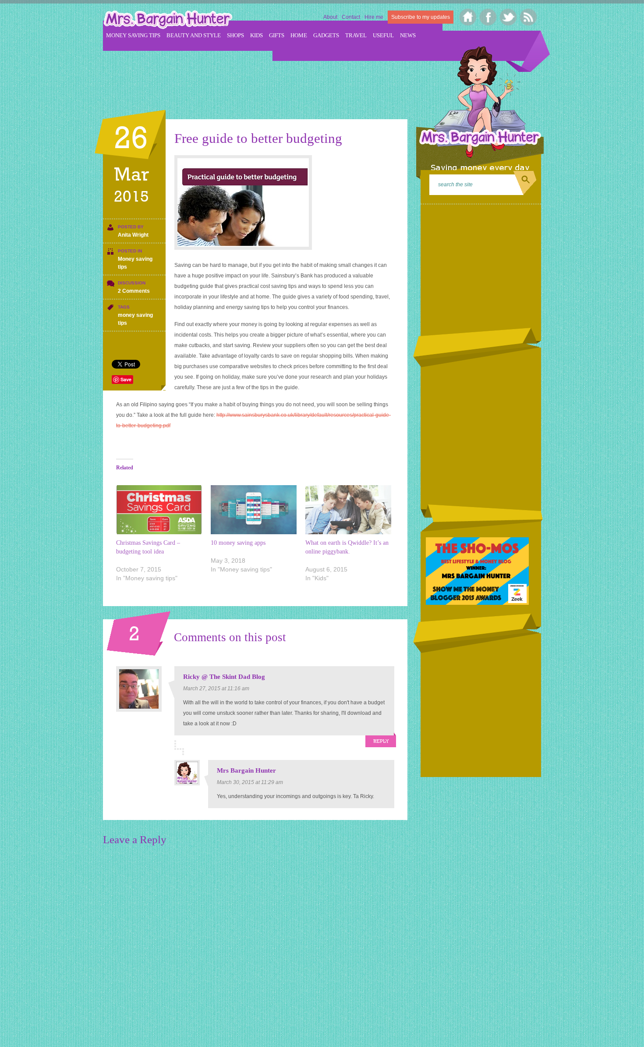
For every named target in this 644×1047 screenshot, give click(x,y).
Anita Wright (133, 235)
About (330, 17)
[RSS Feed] (529, 17)
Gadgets (326, 35)
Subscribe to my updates (420, 17)
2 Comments (134, 291)
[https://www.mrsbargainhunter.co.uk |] (168, 20)
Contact (351, 17)
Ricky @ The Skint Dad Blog (224, 676)
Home (298, 35)
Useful (383, 35)
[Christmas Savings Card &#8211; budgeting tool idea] (159, 509)
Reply (381, 741)
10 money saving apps (238, 542)
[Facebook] (488, 17)
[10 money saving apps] (254, 509)
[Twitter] (508, 17)
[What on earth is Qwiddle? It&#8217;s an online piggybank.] (348, 509)
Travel (356, 35)
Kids (256, 35)
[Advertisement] (262, 79)
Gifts (276, 35)
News (408, 35)
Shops (235, 35)
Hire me (373, 17)
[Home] (468, 17)
